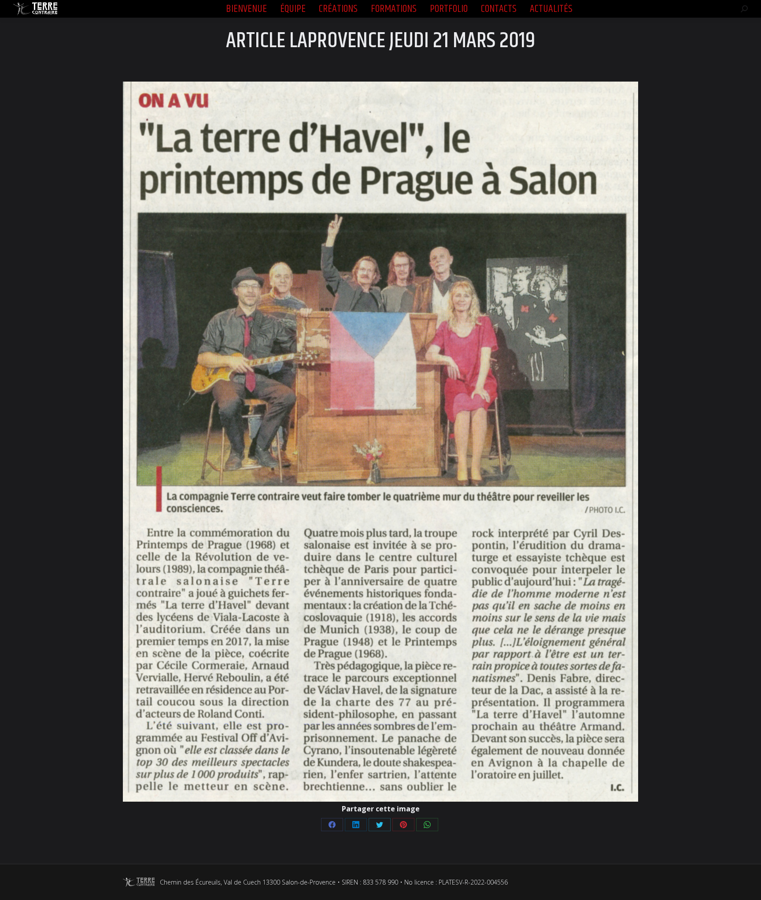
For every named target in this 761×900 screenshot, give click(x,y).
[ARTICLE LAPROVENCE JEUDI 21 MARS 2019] (380, 442)
